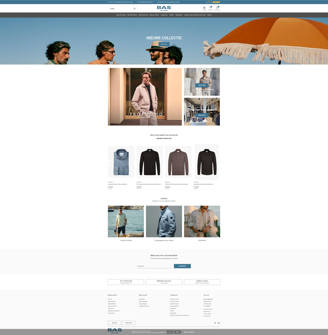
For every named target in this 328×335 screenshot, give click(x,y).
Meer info (201, 115)
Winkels (171, 15)
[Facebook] (215, 323)
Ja (169, 332)
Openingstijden (111, 301)
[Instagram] (218, 323)
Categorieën (164, 15)
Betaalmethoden (112, 303)
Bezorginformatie (112, 306)
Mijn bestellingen (143, 301)
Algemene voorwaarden (114, 310)
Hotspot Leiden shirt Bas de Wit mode (195, 15)
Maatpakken (179, 15)
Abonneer (182, 266)
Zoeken (134, 9)
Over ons (110, 299)
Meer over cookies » (189, 332)
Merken (209, 15)
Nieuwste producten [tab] (164, 138)
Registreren (142, 299)
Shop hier (201, 85)
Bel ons (114, 322)
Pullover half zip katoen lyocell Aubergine (176, 184)
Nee (177, 332)
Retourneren (111, 308)
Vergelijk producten (144, 306)
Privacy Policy (111, 313)
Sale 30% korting (121, 15)
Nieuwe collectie (154, 15)
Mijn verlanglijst (143, 303)
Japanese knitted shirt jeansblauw (117, 184)
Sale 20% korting (132, 15)
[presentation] (109, 162)
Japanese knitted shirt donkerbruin (203, 184)
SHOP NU (164, 44)
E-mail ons (128, 322)
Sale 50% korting (143, 15)
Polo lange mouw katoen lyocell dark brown (149, 184)
